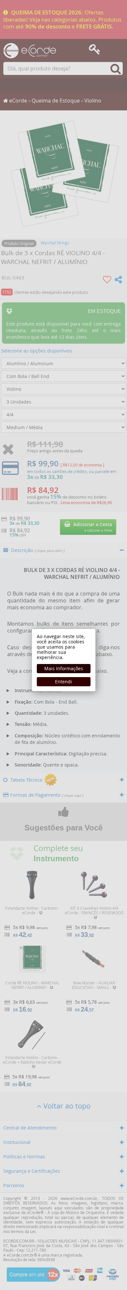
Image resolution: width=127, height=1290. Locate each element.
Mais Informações (63, 668)
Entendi (63, 681)
